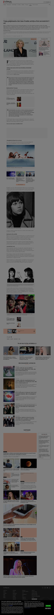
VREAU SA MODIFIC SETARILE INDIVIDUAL (48, 608)
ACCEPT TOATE (48, 605)
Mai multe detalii (11, 605)
